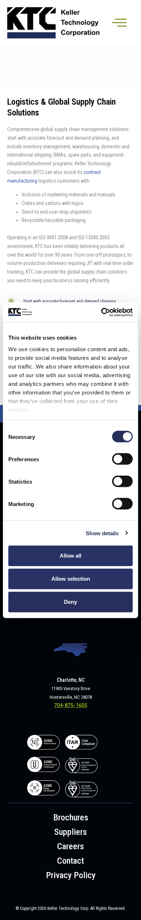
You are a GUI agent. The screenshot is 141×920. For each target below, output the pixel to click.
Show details (102, 533)
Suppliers (70, 832)
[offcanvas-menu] (119, 23)
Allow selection (70, 579)
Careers (70, 846)
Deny (70, 602)
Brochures (70, 817)
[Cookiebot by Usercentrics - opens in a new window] (101, 312)
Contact (70, 861)
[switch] (122, 459)
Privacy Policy (70, 875)
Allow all (70, 556)
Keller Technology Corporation (54, 23)
